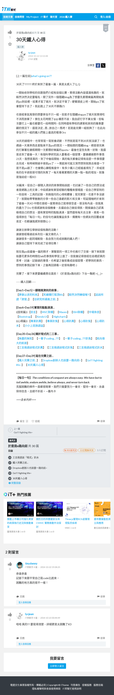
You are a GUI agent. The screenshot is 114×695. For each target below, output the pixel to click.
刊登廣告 (75, 684)
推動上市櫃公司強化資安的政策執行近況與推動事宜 (20, 523)
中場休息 (94, 312)
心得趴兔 (85, 321)
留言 (24, 421)
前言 (33, 312)
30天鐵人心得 (35, 364)
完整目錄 (16, 482)
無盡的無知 (25, 338)
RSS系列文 (72, 450)
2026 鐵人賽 (65, 16)
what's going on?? (41, 76)
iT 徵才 (44, 16)
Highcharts (59, 316)
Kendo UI (42, 316)
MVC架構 (47, 312)
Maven (63, 312)
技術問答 (19, 16)
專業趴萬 (36, 321)
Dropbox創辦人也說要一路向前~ (61, 360)
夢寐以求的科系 (28, 294)
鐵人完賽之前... (28, 360)
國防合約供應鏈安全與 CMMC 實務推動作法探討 (48, 523)
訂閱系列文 (88, 450)
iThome (65, 684)
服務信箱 (98, 684)
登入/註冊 (105, 16)
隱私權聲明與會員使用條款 (46, 688)
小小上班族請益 (34, 325)
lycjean (31, 52)
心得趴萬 (69, 321)
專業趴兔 (52, 321)
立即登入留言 (57, 665)
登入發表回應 (25, 602)
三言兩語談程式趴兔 (61, 347)
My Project (32, 16)
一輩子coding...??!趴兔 (78, 338)
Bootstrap (25, 316)
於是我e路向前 (24, 32)
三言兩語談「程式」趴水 (26, 457)
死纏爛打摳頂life (53, 294)
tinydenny (31, 563)
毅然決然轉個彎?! (79, 294)
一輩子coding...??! (48, 338)
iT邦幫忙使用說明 (71, 688)
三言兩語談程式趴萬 (31, 347)
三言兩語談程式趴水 (91, 347)
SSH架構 (78, 312)
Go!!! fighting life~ (22, 473)
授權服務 (87, 684)
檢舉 (102, 421)
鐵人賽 (20, 47)
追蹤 (37, 421)
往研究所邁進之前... (45, 299)
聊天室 (53, 16)
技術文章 (8, 16)
